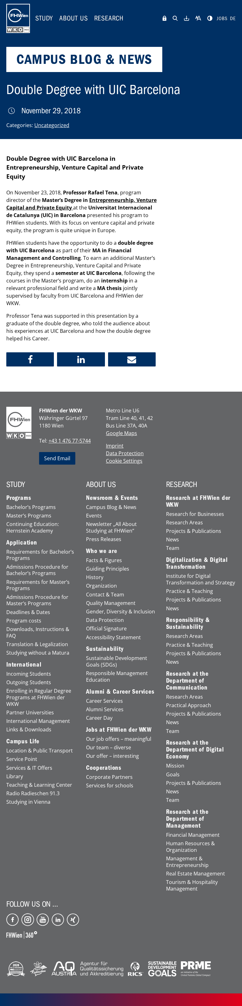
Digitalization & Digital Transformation (197, 563)
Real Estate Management (195, 873)
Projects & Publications (193, 531)
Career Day (99, 718)
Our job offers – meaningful (118, 739)
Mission (175, 766)
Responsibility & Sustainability (188, 623)
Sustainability (104, 649)
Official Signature (106, 628)
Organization (101, 586)
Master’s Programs (28, 515)
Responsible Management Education (117, 676)
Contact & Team (105, 594)
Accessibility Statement (113, 637)
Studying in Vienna (28, 802)
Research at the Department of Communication (187, 680)
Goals (173, 774)
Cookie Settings (124, 460)
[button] (30, 359)
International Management (38, 721)
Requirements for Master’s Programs (38, 585)
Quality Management (110, 603)
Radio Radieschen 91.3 (33, 793)
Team (172, 548)
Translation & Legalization (37, 644)
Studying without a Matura (37, 653)
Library (14, 776)
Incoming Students (28, 674)
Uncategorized (51, 125)
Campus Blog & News (111, 507)
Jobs (222, 18)
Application (21, 542)
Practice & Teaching (189, 591)
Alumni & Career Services (120, 691)
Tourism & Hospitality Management (192, 885)
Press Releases (103, 539)
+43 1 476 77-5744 (70, 440)
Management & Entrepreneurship (187, 862)
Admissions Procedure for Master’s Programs (37, 600)
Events (94, 515)
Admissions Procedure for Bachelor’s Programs (37, 570)
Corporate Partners (109, 777)
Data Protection (125, 453)
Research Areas (184, 522)
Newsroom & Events (112, 498)
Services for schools (109, 785)
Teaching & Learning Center (39, 785)
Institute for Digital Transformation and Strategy (200, 579)
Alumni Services (105, 709)
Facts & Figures (104, 560)
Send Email (57, 458)
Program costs (23, 621)
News (172, 539)
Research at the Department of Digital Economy (195, 749)
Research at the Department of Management (187, 818)
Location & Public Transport (39, 750)
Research (109, 18)
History (94, 577)
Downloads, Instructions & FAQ (37, 632)
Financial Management (193, 835)
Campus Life (22, 741)
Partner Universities (30, 712)
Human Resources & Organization (190, 846)
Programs (18, 498)
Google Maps (121, 433)
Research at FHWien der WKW (198, 501)
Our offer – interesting (112, 756)
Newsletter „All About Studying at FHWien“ (111, 527)
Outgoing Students (28, 682)
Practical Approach (188, 705)
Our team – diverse (108, 747)
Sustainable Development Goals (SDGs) (116, 661)
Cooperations (103, 767)
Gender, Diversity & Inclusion (120, 611)
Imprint (115, 445)
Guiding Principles (107, 569)
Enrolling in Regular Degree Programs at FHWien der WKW (38, 697)
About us (73, 18)
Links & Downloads (28, 729)
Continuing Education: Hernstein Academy (32, 527)
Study (44, 18)
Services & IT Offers (29, 768)
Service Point (21, 759)
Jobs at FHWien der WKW (119, 729)
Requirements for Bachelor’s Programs (40, 555)
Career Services (104, 701)
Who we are (101, 551)
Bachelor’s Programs (31, 507)
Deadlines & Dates (28, 612)
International (23, 664)
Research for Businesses (195, 514)
